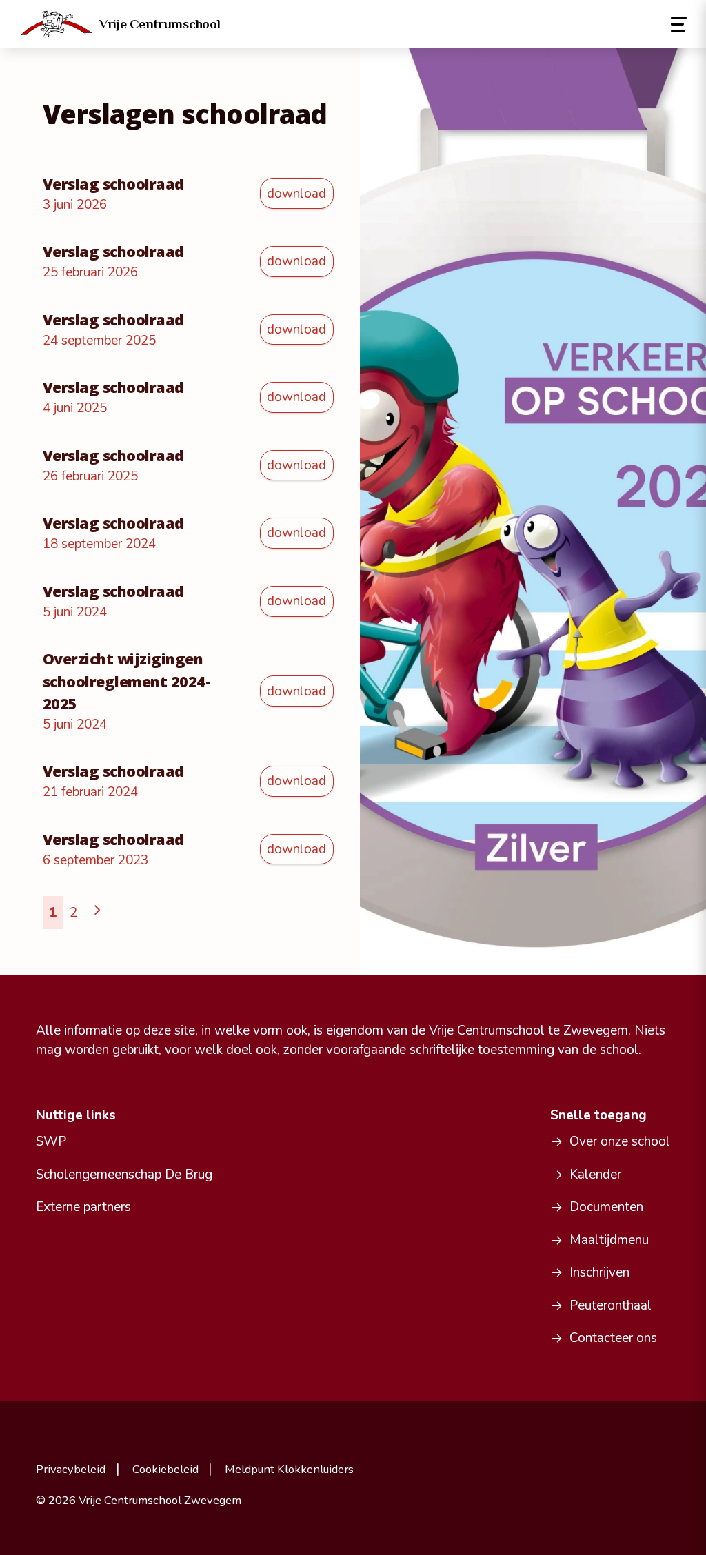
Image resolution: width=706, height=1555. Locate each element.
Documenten (606, 1207)
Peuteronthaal (610, 1305)
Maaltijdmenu (609, 1240)
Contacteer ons (613, 1338)
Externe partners (83, 1207)
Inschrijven (599, 1272)
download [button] (296, 194)
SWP (51, 1141)
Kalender (595, 1174)
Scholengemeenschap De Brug (124, 1174)
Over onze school (619, 1141)
